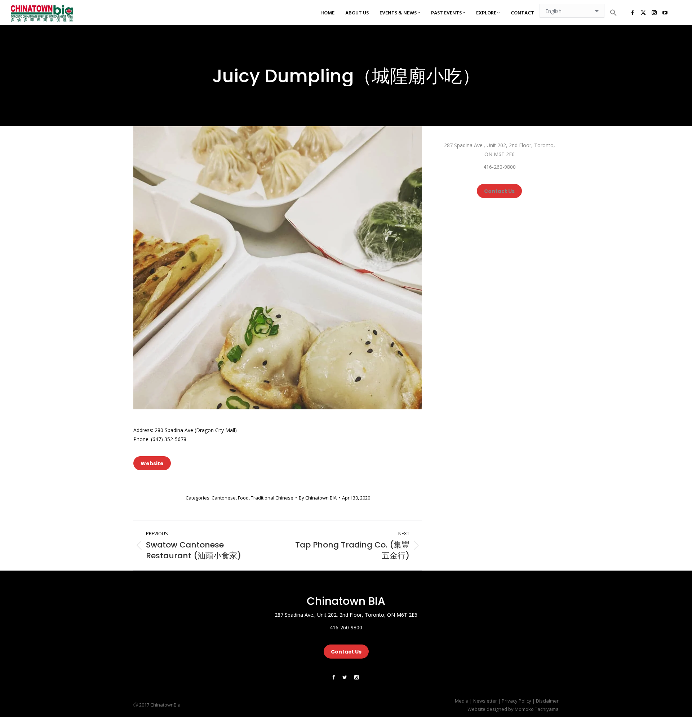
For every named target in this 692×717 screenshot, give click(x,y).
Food (243, 497)
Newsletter (485, 701)
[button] (613, 13)
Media (462, 701)
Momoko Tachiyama (537, 709)
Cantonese (224, 497)
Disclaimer (547, 701)
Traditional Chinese (272, 497)
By (318, 497)
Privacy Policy (516, 701)
